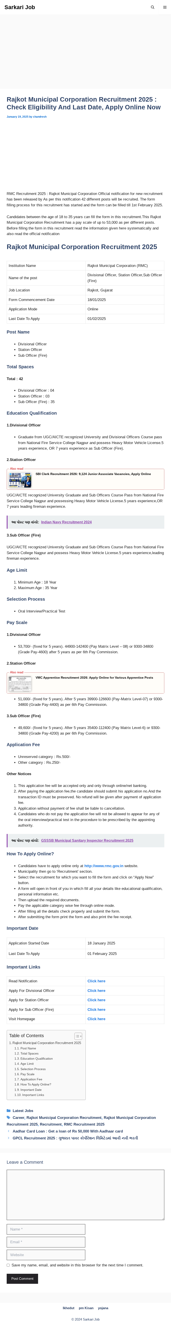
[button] (153, 7)
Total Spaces (29, 1053)
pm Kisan (86, 1308)
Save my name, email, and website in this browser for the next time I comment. (77, 1265)
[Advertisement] (85, 56)
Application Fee (31, 1079)
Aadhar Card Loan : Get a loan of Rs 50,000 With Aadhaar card (68, 1131)
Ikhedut (68, 1308)
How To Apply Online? (35, 1084)
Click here (96, 981)
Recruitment (51, 1124)
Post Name (28, 1048)
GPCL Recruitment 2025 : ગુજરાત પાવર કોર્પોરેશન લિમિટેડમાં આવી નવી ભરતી (75, 1138)
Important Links (33, 1095)
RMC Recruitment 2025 (84, 1124)
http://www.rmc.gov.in (103, 866)
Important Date (31, 1090)
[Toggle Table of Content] (76, 1036)
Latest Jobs (23, 1111)
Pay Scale (27, 1074)
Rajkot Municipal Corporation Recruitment (64, 1118)
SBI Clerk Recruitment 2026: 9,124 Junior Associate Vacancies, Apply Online (93, 474)
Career (18, 1118)
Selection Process (33, 1069)
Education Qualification (37, 1058)
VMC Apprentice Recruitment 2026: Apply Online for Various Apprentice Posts (94, 677)
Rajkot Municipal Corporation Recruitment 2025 (46, 1043)
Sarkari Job (19, 7)
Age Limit (27, 1063)
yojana (103, 1308)
